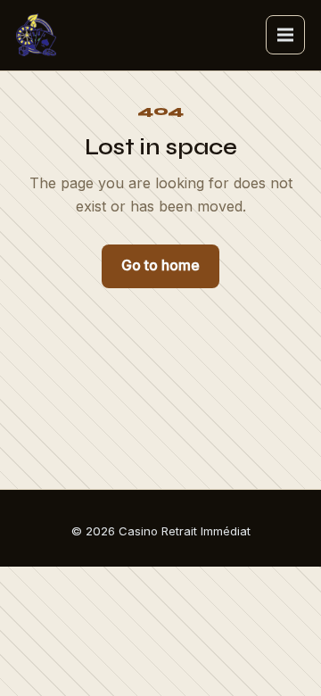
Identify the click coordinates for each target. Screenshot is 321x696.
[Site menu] (285, 34)
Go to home (160, 265)
